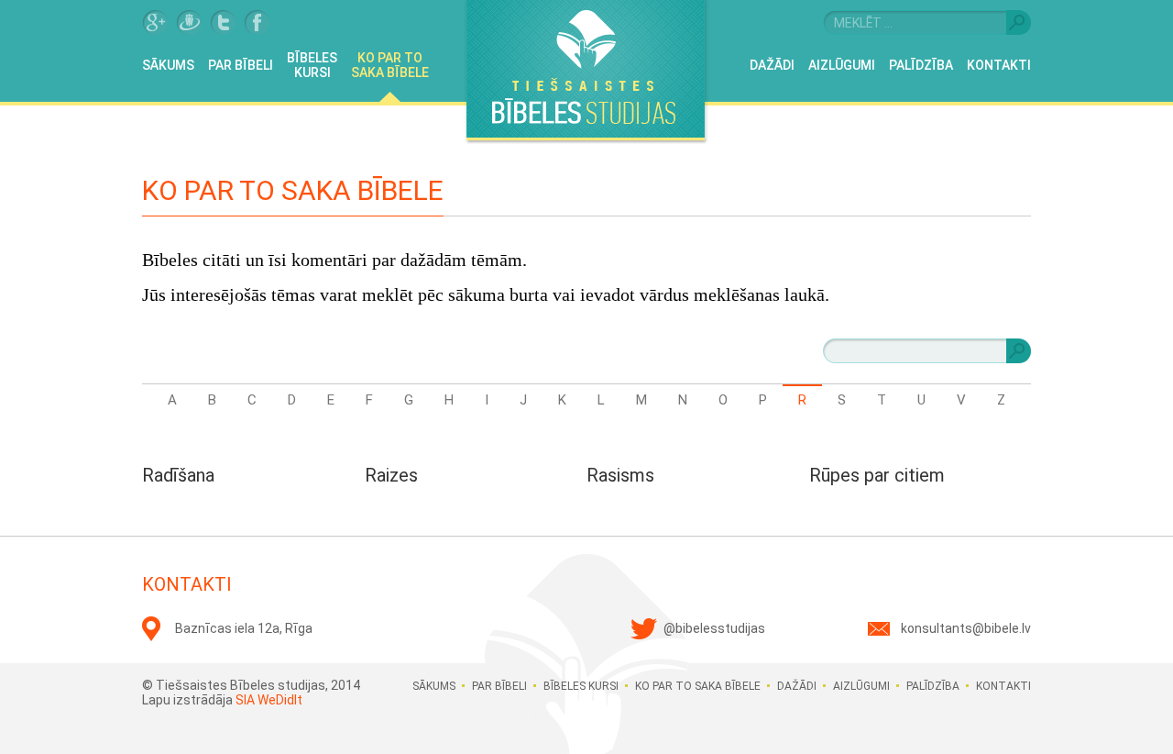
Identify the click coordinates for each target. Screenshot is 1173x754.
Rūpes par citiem (877, 475)
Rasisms (620, 475)
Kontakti (999, 65)
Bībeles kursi (312, 65)
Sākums (168, 65)
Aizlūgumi (841, 65)
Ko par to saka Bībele (390, 65)
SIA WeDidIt (269, 700)
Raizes (391, 475)
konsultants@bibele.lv (966, 628)
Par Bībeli (240, 65)
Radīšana (178, 475)
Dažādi (772, 65)
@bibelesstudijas (714, 628)
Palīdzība (921, 65)
